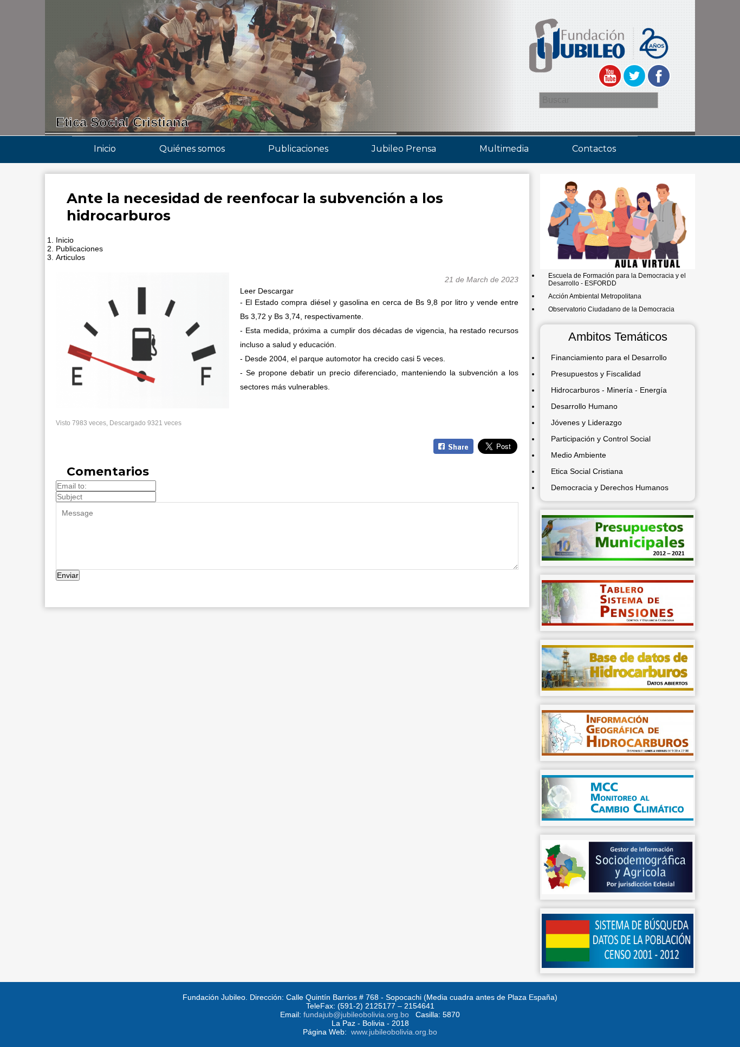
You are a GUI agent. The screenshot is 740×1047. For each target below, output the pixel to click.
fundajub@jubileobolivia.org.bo (356, 1014)
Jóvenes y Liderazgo (586, 422)
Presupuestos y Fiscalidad (596, 373)
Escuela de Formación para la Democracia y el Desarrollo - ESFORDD (617, 279)
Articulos (70, 257)
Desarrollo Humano (584, 406)
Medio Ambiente (578, 455)
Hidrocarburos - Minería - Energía (609, 390)
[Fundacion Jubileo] (598, 77)
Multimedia (504, 149)
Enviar (68, 575)
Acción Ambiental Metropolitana (594, 296)
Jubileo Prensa (404, 149)
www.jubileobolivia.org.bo (394, 1032)
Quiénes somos (192, 149)
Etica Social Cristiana (587, 471)
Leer (248, 291)
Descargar (276, 291)
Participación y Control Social (601, 438)
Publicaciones (298, 149)
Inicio (105, 149)
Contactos (594, 149)
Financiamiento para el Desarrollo (609, 357)
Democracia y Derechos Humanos (609, 487)
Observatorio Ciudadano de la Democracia (611, 309)
